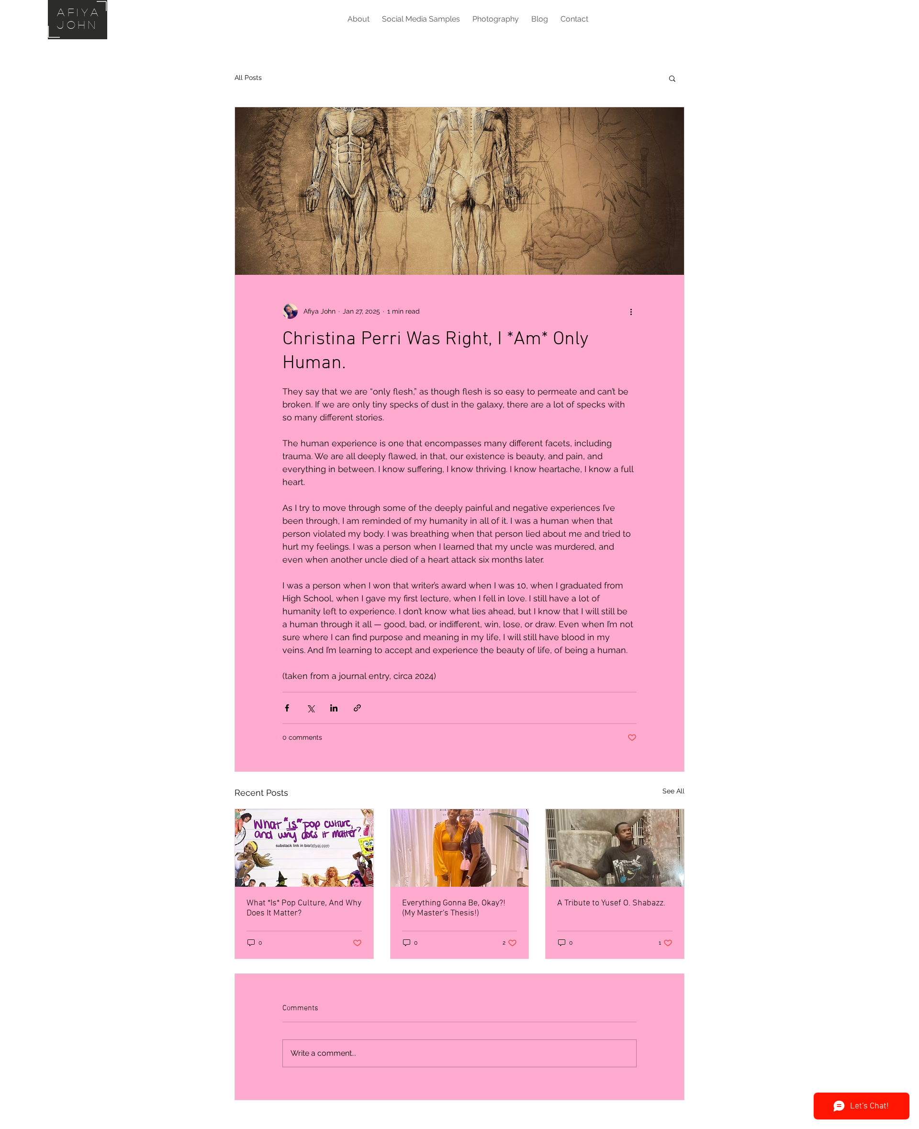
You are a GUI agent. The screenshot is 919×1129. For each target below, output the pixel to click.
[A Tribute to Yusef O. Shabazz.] (615, 848)
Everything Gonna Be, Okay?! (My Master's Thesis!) (453, 908)
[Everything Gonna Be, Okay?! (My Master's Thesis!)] (460, 848)
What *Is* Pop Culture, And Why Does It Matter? (304, 908)
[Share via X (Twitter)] (310, 707)
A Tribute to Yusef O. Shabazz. (611, 903)
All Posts (248, 77)
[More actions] (631, 311)
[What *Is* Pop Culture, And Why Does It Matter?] (304, 848)
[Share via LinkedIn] (333, 707)
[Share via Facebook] (286, 707)
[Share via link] (357, 707)
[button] (672, 78)
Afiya (79, 12)
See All (673, 791)
